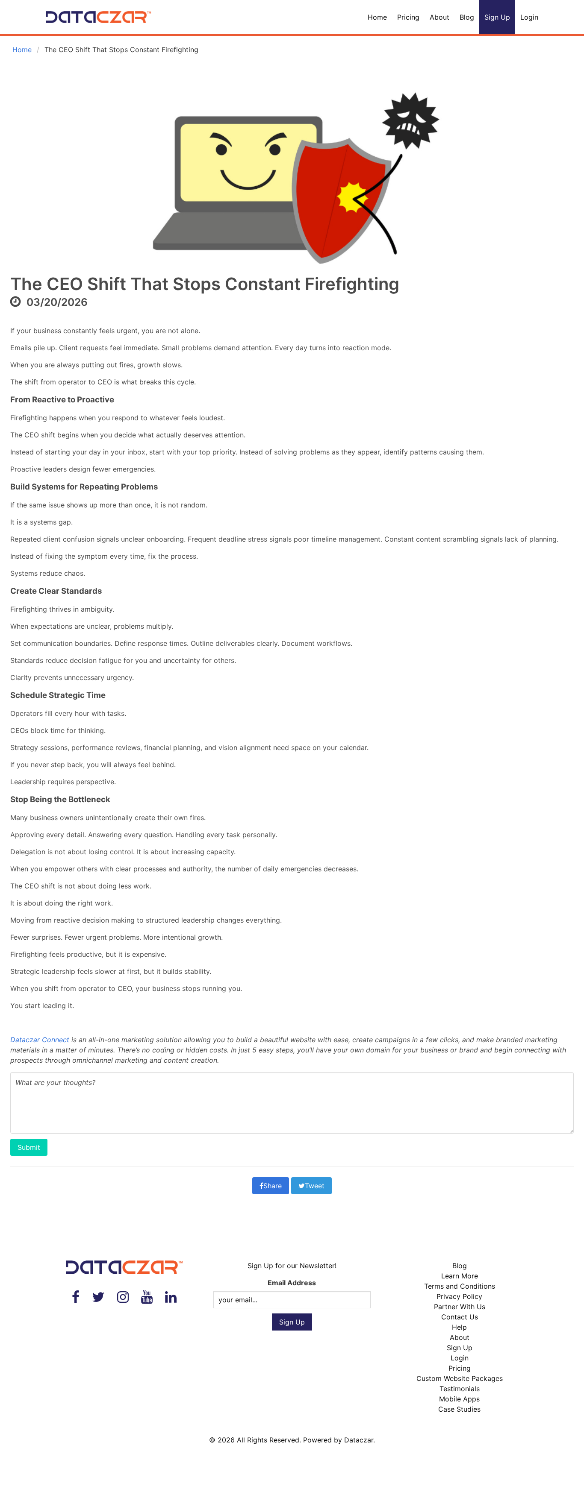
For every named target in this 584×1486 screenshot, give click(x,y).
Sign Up (497, 17)
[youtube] (147, 1297)
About (439, 17)
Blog (467, 17)
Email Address (292, 1282)
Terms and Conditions (459, 1286)
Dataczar (358, 1440)
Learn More (459, 1276)
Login (529, 17)
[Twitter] (98, 1297)
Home (377, 17)
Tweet (314, 1185)
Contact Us (459, 1317)
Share (272, 1185)
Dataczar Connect (39, 1039)
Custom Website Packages (459, 1378)
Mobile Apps (459, 1399)
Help (459, 1327)
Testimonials (459, 1388)
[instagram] (123, 1297)
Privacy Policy (459, 1296)
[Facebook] (76, 1297)
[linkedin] (171, 1297)
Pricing (408, 17)
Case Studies (459, 1409)
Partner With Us (459, 1306)
